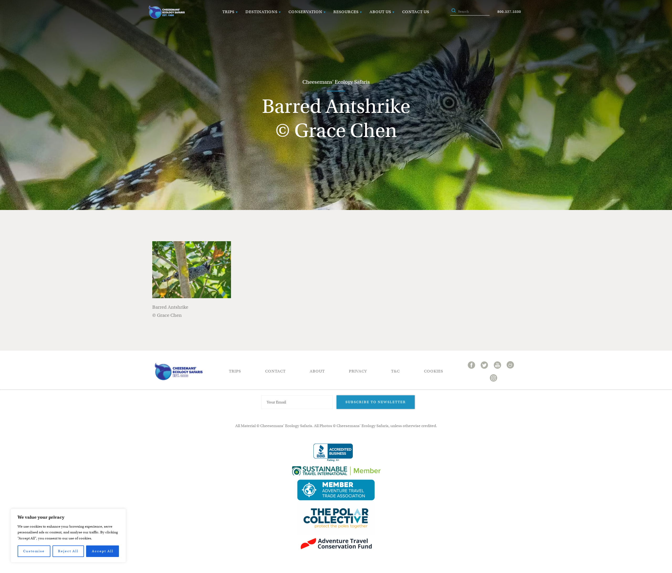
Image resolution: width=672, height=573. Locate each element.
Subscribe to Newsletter (375, 402)
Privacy (358, 371)
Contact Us (415, 11)
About (317, 371)
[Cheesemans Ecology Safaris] (166, 12)
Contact (275, 371)
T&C (395, 371)
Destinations (261, 11)
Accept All (102, 551)
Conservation (305, 11)
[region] (68, 536)
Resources (346, 11)
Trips (228, 11)
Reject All (68, 551)
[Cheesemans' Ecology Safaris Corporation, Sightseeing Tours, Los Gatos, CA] (333, 453)
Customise (34, 551)
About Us (380, 11)
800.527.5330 (509, 11)
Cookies (433, 371)
